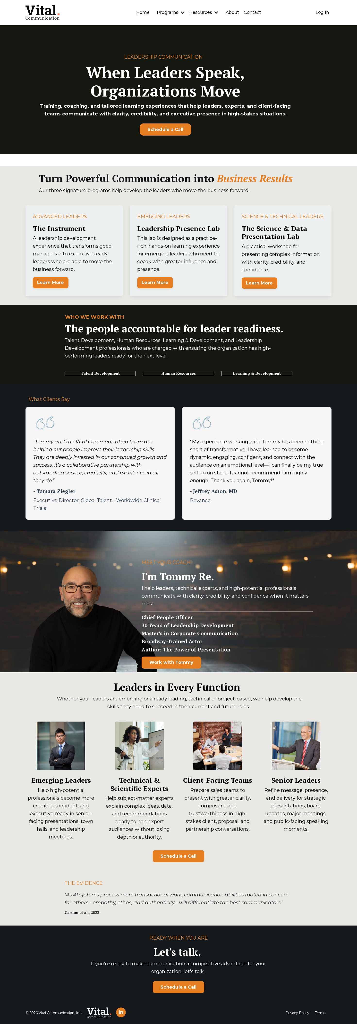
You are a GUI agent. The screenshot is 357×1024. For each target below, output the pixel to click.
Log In (322, 12)
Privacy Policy (297, 1013)
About (232, 12)
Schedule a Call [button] (165, 129)
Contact (252, 12)
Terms (320, 1013)
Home (143, 12)
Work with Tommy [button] (171, 662)
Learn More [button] (50, 282)
